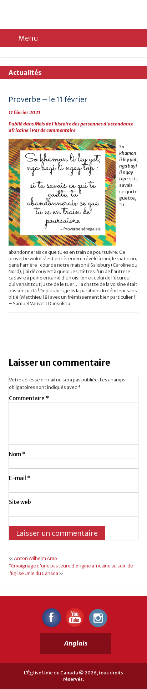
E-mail (19, 478)
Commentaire (29, 398)
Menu (28, 38)
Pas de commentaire (54, 130)
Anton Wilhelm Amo (35, 558)
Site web (20, 502)
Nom (17, 454)
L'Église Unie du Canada (57, 15)
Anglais (75, 643)
